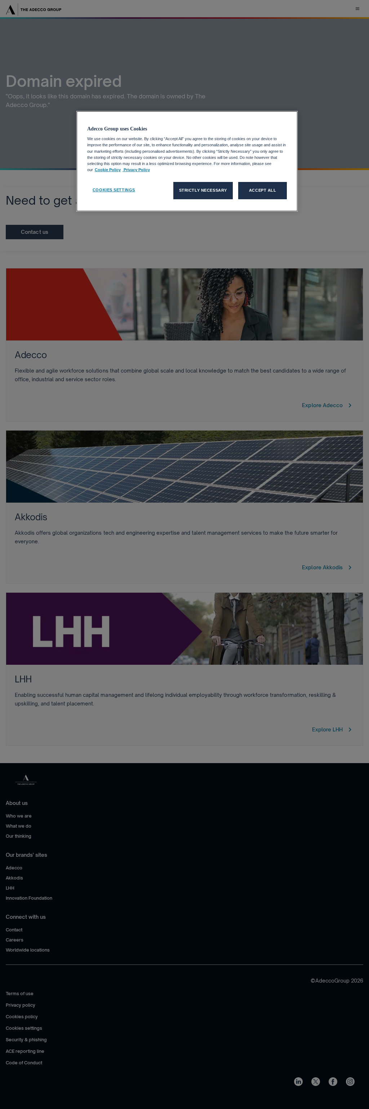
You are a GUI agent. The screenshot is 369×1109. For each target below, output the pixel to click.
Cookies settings (114, 190)
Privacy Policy (136, 170)
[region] (187, 161)
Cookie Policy (108, 170)
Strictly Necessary (203, 190)
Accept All (262, 190)
